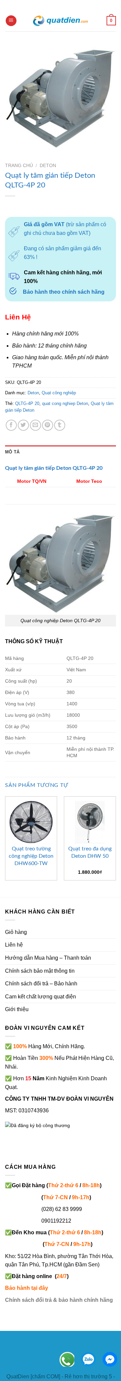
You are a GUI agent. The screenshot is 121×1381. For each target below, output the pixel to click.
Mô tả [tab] (12, 451)
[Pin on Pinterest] (47, 425)
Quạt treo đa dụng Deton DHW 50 (90, 852)
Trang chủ (19, 165)
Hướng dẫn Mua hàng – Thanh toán (48, 958)
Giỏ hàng (16, 932)
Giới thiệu (17, 1009)
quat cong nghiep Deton (65, 403)
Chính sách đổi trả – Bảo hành (41, 983)
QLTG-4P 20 (27, 403)
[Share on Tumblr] (59, 425)
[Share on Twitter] (23, 425)
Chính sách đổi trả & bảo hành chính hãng (59, 1300)
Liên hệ (14, 945)
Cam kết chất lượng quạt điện (40, 996)
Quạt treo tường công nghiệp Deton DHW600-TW (31, 856)
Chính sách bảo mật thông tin (40, 971)
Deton (48, 165)
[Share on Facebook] (11, 425)
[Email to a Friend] (35, 425)
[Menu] (11, 20)
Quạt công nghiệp (59, 392)
